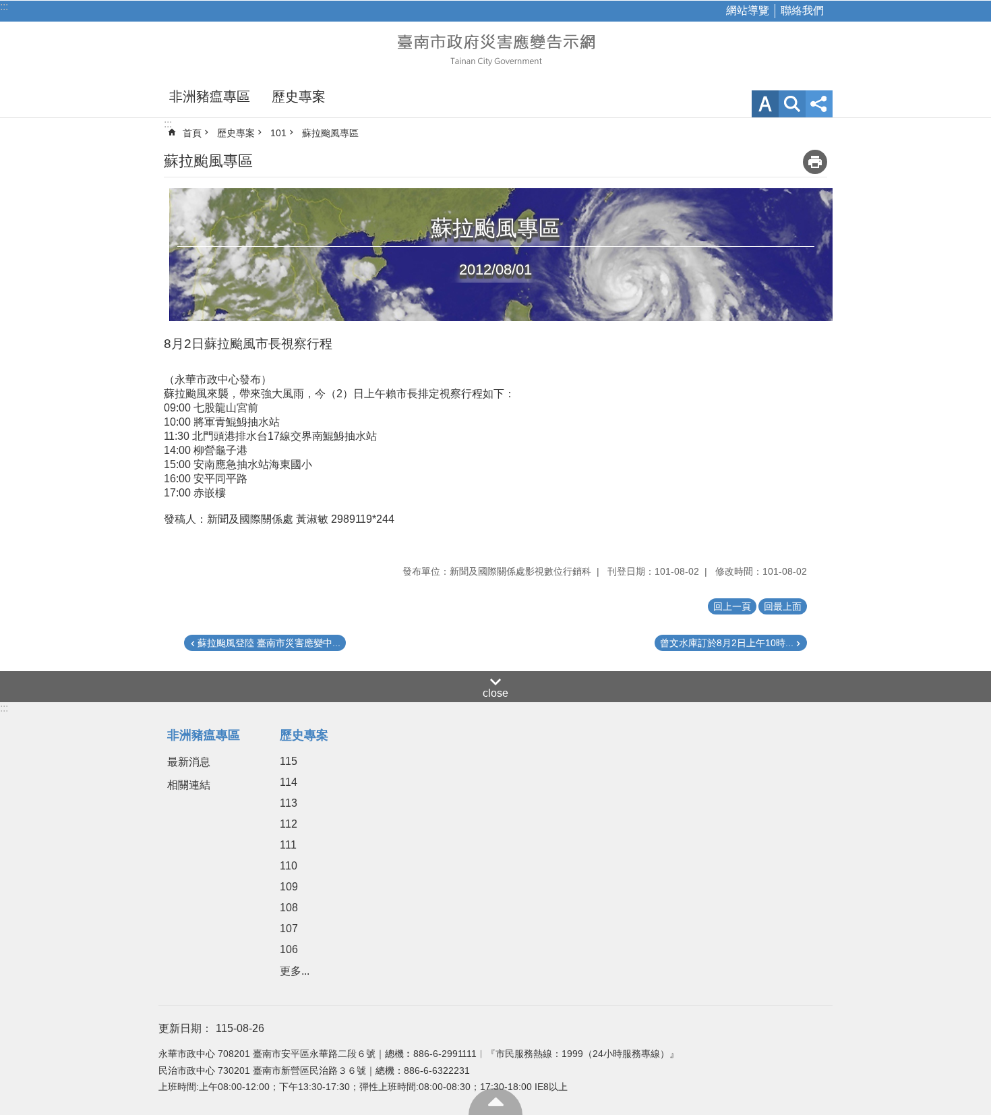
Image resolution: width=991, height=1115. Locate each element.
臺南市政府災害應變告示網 (495, 49)
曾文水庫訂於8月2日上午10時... (726, 642)
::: (4, 6)
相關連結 (188, 785)
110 (288, 865)
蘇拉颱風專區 (330, 132)
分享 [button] (819, 103)
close (495, 693)
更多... (294, 971)
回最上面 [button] (783, 606)
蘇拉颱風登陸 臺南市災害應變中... (269, 642)
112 (288, 824)
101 (278, 132)
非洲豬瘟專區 (209, 96)
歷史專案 (299, 96)
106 (289, 949)
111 (288, 845)
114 (288, 782)
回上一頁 (732, 606)
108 (289, 907)
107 (289, 928)
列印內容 (815, 162)
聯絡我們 (802, 10)
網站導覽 (747, 10)
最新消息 (188, 762)
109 (289, 886)
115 (288, 761)
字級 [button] (765, 103)
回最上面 (495, 1101)
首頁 (192, 132)
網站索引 (792, 103)
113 (288, 803)
